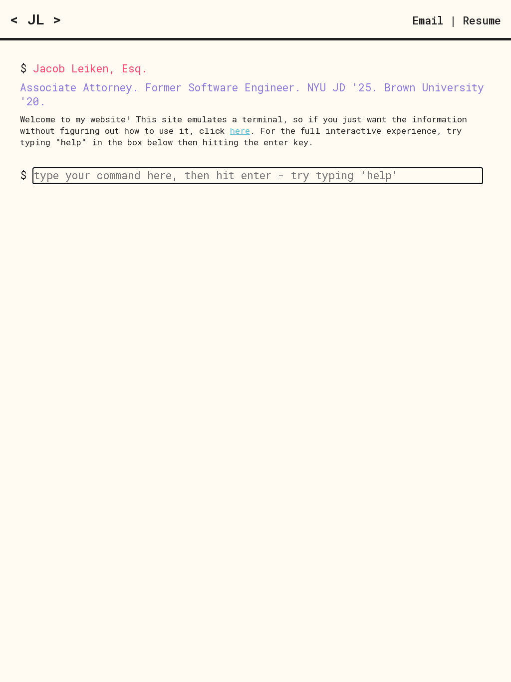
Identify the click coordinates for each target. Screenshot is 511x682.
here (240, 130)
